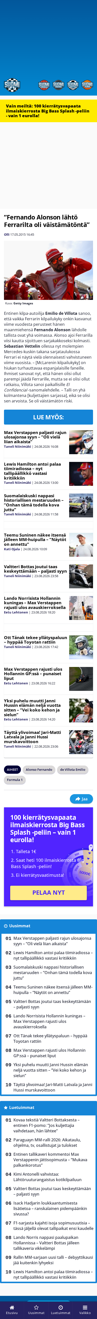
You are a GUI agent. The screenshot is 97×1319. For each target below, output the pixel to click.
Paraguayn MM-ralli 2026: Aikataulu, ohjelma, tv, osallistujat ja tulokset (47, 1142)
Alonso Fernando (39, 769)
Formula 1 (15, 779)
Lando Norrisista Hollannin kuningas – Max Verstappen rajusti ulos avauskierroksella (35, 602)
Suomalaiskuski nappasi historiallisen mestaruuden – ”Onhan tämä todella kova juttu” (34, 502)
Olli (6, 234)
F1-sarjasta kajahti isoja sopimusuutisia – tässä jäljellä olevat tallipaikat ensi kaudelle (53, 1225)
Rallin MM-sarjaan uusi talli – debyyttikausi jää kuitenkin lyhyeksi (53, 1260)
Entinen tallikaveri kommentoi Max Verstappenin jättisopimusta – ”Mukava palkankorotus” (50, 1160)
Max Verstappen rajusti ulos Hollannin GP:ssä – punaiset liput (33, 673)
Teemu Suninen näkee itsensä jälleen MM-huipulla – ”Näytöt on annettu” (35, 539)
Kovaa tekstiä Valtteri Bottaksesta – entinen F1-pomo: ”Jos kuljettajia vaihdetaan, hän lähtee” (46, 1125)
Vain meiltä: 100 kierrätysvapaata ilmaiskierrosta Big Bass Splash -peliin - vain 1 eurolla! (47, 110)
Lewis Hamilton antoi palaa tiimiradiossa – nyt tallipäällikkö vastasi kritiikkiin (32, 471)
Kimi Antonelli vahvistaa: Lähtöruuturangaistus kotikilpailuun (47, 1176)
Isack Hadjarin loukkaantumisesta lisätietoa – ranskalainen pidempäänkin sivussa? (50, 1208)
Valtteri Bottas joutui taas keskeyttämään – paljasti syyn (35, 569)
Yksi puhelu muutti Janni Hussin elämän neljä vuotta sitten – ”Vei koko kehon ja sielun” (32, 707)
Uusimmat (19, 926)
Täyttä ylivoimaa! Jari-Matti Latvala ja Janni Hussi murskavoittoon (32, 736)
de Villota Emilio (72, 769)
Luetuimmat (21, 1107)
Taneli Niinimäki (17, 446)
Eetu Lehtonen (16, 612)
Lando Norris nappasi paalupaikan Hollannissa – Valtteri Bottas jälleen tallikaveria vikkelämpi (46, 1243)
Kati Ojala (12, 549)
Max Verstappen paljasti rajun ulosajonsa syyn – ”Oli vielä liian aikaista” (35, 437)
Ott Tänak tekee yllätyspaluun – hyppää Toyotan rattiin (35, 640)
